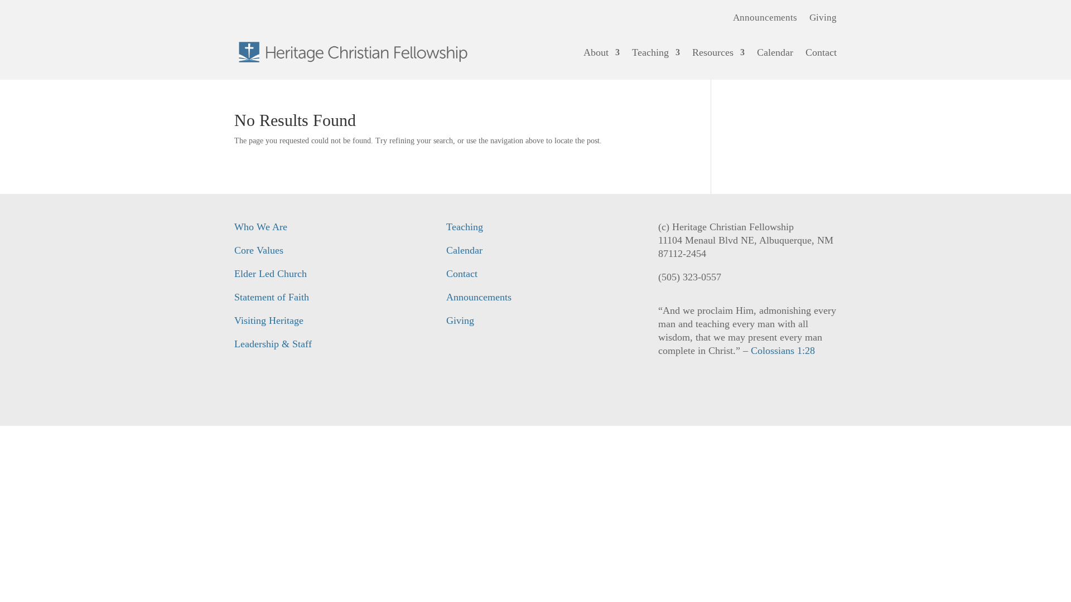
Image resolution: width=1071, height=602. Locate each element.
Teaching (650, 52)
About (596, 52)
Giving (823, 18)
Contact (821, 52)
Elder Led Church (270, 273)
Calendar (775, 52)
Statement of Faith (271, 297)
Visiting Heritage (268, 320)
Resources (713, 52)
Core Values (258, 250)
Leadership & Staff (273, 343)
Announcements (765, 18)
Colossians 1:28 (783, 350)
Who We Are (260, 226)
